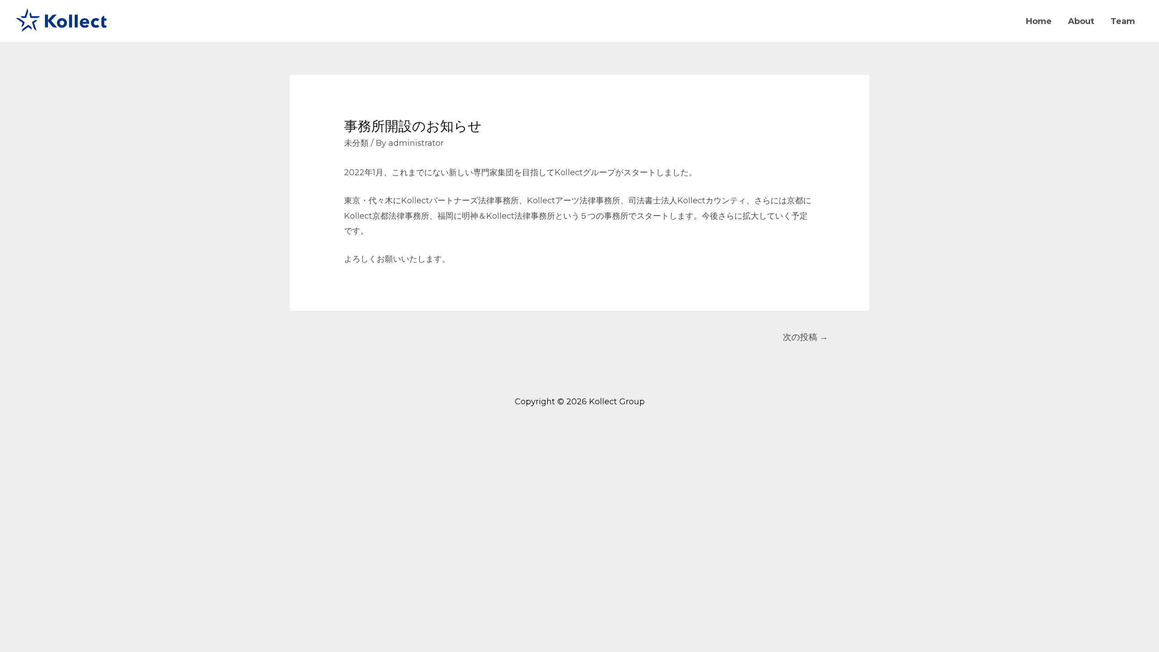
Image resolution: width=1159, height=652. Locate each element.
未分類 (356, 143)
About (1081, 21)
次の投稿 (805, 336)
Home (1039, 21)
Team (1123, 21)
